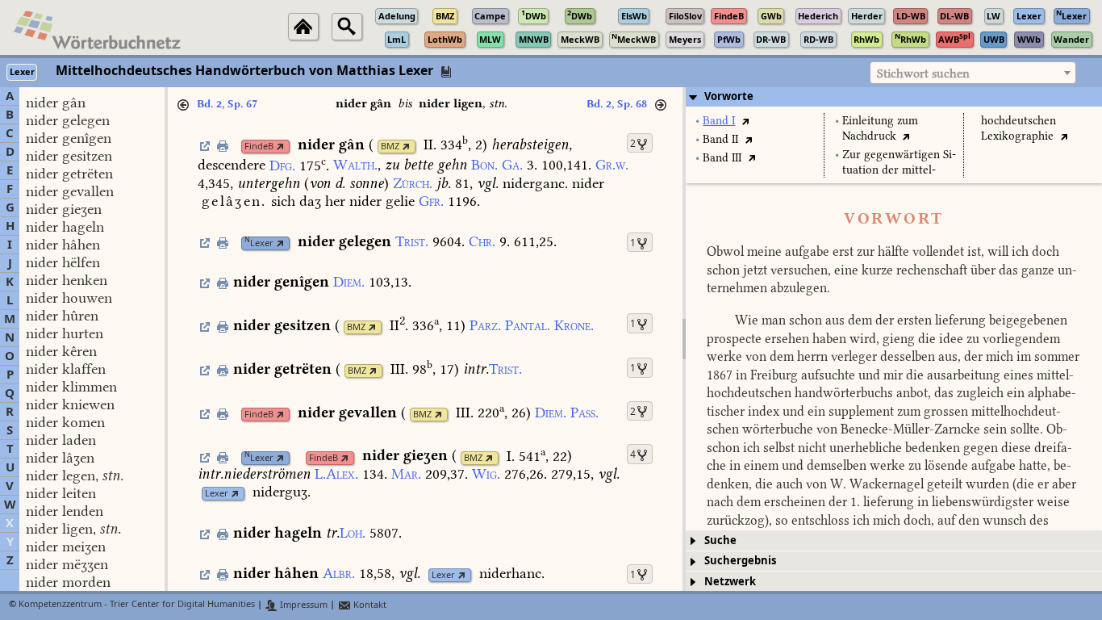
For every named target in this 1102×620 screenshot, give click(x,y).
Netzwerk (730, 581)
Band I (719, 121)
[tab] (894, 97)
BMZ (390, 146)
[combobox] (973, 72)
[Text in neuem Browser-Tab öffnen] (745, 121)
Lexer (258, 243)
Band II (720, 139)
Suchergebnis (740, 560)
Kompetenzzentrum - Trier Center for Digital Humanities (137, 605)
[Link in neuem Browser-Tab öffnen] (280, 146)
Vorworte (728, 96)
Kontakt (368, 605)
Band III (722, 158)
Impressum (303, 605)
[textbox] (972, 73)
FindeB (258, 146)
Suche (720, 540)
